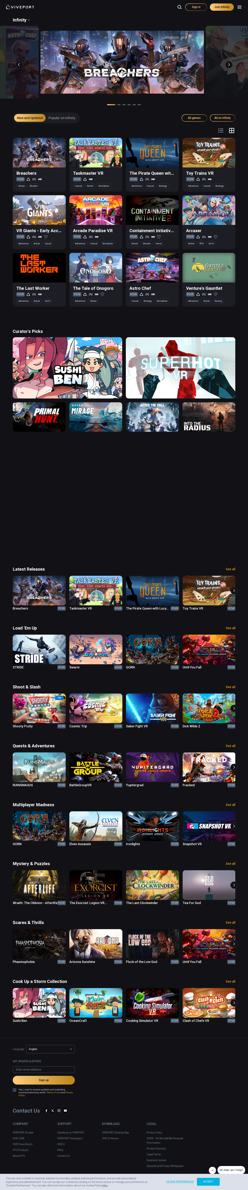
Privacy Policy (154, 1132)
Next (227, 63)
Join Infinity (221, 7)
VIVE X (61, 1144)
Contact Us (63, 1155)
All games (194, 118)
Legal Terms (154, 1154)
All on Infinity (222, 118)
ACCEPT (208, 1181)
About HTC (19, 1155)
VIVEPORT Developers (70, 1138)
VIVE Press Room (22, 1144)
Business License (156, 1160)
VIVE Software (110, 1138)
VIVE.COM (18, 1138)
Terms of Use (53, 1092)
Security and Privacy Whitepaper (165, 1166)
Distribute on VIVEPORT (70, 1132)
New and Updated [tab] (30, 118)
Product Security (156, 1148)
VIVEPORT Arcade (23, 1132)
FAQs (60, 1150)
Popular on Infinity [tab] (61, 118)
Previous (17, 63)
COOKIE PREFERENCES (180, 1181)
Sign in (196, 7)
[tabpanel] (124, 217)
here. (105, 1185)
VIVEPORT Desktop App (115, 1132)
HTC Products (21, 1150)
